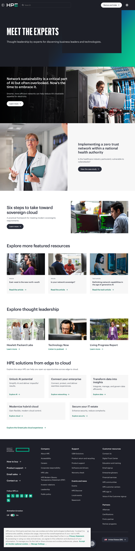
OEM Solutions (78, 454)
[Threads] (21, 496)
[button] (88, 531)
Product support (78, 463)
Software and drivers (80, 468)
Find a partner (108, 519)
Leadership (45, 489)
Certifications (108, 514)
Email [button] (12, 474)
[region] (67, 273)
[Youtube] (30, 496)
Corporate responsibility (50, 468)
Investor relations (48, 485)
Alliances (106, 510)
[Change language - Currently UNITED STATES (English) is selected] (127, 4)
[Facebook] (26, 496)
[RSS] (8, 500)
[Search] (23, 5)
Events (74, 486)
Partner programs (110, 524)
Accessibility (46, 458)
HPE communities (110, 482)
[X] (13, 496)
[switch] (11, 515)
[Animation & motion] (13, 515)
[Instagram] (17, 496)
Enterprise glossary (110, 473)
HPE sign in (107, 492)
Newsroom (76, 500)
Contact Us (107, 454)
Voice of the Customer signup (114, 496)
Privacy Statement (76, 536)
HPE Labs (44, 473)
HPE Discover (77, 491)
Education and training (112, 463)
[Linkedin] (8, 496)
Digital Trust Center (110, 458)
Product (15, 468)
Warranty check (78, 473)
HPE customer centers (111, 487)
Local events (77, 495)
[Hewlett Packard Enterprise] (12, 5)
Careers (44, 463)
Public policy (46, 494)
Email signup (108, 468)
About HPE (45, 454)
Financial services (110, 477)
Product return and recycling (83, 458)
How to (12, 461)
